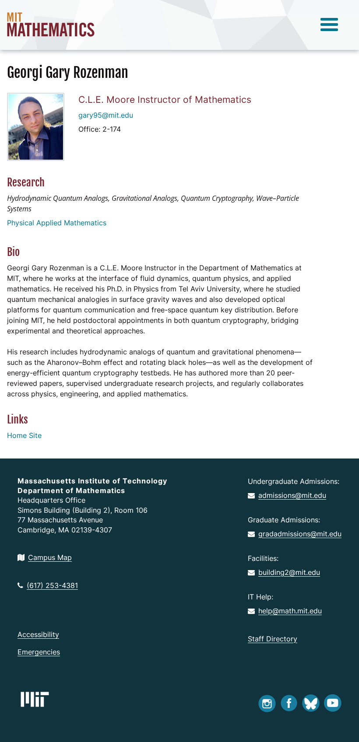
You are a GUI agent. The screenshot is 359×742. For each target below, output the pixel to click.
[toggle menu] (329, 25)
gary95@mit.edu (105, 115)
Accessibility (38, 634)
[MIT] (35, 699)
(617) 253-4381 (52, 585)
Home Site (24, 435)
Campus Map (50, 557)
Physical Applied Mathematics (56, 222)
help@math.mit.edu (290, 610)
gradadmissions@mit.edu (299, 533)
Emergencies (39, 652)
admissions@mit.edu (292, 495)
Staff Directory (272, 638)
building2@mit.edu (289, 572)
